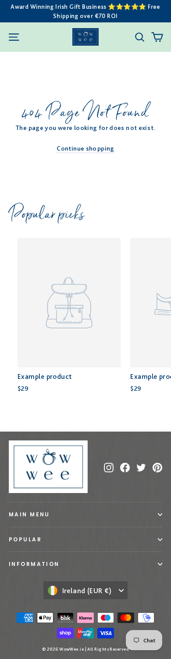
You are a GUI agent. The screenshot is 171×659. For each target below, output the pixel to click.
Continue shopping (85, 148)
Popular (25, 539)
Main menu (29, 514)
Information (34, 564)
